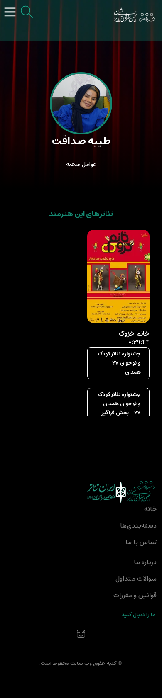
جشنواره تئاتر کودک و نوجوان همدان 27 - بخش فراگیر (119, 404)
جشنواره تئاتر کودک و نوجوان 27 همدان (119, 363)
